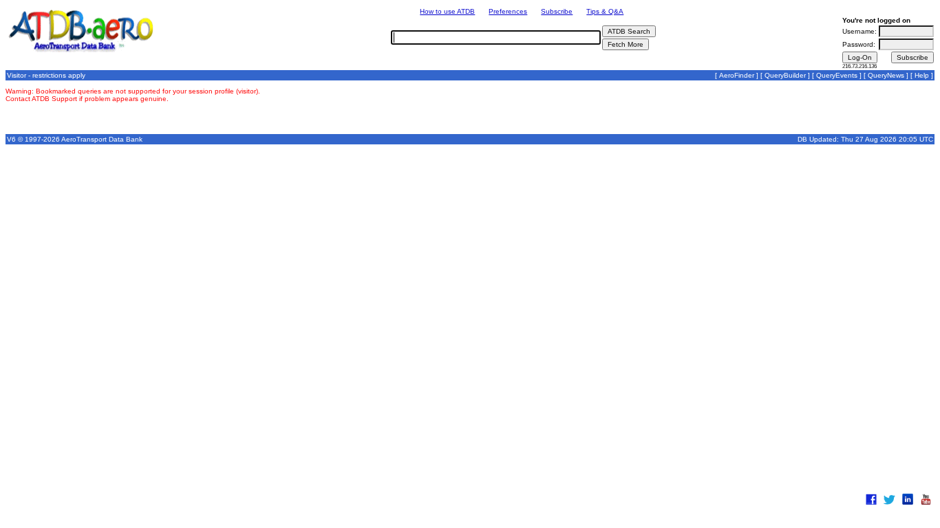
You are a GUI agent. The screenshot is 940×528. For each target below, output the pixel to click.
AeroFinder (736, 75)
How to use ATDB (447, 11)
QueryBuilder (785, 75)
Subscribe (557, 11)
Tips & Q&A (604, 11)
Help (922, 75)
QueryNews (886, 75)
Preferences (508, 11)
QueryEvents (836, 75)
